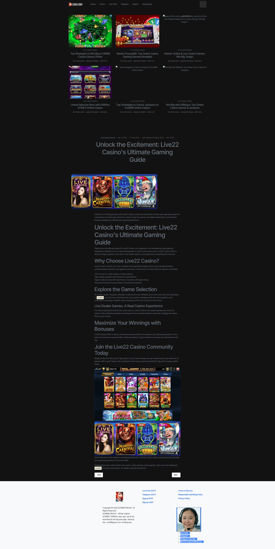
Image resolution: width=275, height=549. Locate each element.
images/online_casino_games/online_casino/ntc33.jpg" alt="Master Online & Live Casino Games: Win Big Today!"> (185, 19)
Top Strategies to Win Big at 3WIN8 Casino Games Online (90, 55)
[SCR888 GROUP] (76, 4)
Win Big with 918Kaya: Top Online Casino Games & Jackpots (185, 106)
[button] (203, 4)
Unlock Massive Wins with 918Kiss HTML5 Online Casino (90, 106)
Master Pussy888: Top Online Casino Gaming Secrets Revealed (137, 55)
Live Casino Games (90, 50)
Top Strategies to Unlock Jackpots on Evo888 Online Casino (137, 106)
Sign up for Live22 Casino (129, 358)
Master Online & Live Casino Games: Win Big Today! (184, 55)
